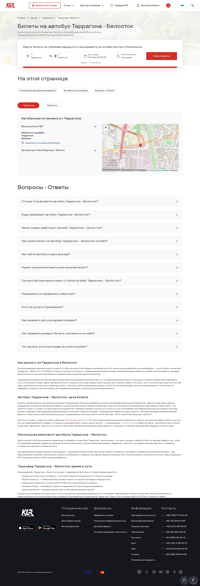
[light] (168, 5)
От (32, 55)
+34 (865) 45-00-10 (175, 537)
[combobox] (39, 56)
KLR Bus (21, 18)
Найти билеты (161, 56)
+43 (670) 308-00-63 (176, 549)
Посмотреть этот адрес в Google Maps (42, 143)
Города (33, 18)
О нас (67, 5)
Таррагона (47, 18)
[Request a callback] (193, 580)
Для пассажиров (90, 5)
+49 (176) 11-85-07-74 (176, 543)
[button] (84, 62)
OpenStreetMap (163, 170)
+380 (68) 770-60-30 (177, 515)
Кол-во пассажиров (128, 55)
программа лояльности (76, 420)
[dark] (172, 5)
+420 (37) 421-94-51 (176, 526)
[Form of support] (184, 580)
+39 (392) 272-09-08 (176, 554)
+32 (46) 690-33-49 (175, 532)
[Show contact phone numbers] (193, 5)
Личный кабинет (150, 5)
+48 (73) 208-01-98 (175, 521)
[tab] (28, 105)
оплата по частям (129, 423)
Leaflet (151, 170)
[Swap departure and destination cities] (50, 56)
